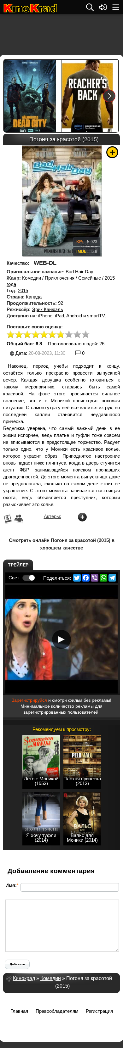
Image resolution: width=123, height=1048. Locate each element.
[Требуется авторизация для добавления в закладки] (112, 152)
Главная (19, 1011)
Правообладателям (57, 1011)
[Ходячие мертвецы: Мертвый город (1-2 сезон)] (32, 96)
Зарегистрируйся (29, 700)
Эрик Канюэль (47, 309)
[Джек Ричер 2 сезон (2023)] (90, 96)
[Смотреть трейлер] (61, 639)
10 (86, 335)
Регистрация (99, 1011)
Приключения (59, 278)
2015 (23, 290)
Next (109, 95)
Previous (13, 95)
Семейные (89, 278)
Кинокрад (24, 978)
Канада (34, 296)
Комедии (31, 278)
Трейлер (18, 564)
